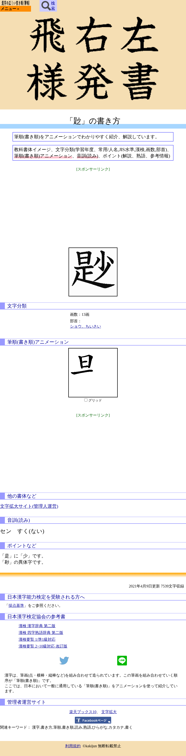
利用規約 (73, 746)
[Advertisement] (93, 206)
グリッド (95, 400)
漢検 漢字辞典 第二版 (37, 626)
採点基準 (16, 605)
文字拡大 (109, 712)
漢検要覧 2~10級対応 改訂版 (43, 646)
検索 (53, 5)
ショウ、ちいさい (85, 326)
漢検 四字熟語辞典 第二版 (41, 633)
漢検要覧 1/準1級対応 (37, 639)
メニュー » (10, 9)
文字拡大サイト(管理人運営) (29, 506)
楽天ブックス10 (82, 712)
